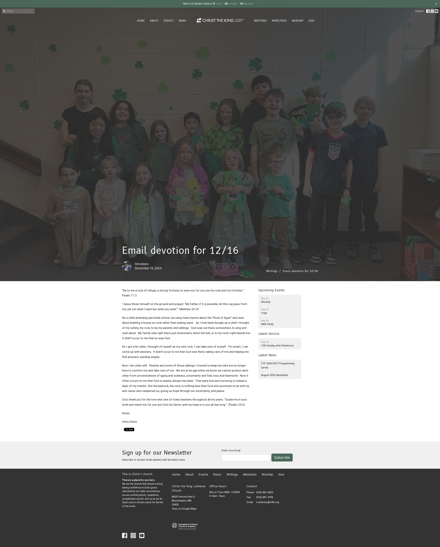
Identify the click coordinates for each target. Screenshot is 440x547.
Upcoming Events (271, 290)
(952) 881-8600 (264, 492)
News (182, 20)
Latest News (267, 355)
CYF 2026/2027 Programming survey (277, 365)
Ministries (279, 20)
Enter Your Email (231, 450)
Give (311, 20)
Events (169, 20)
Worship (297, 20)
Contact (419, 11)
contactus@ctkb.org (267, 502)
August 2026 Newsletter (274, 375)
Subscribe (282, 457)
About (154, 20)
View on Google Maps (184, 508)
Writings (260, 20)
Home (141, 20)
